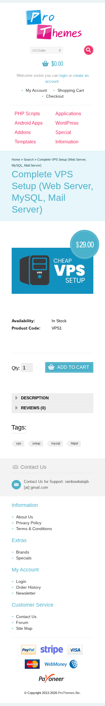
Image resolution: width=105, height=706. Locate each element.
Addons (23, 132)
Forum (22, 622)
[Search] (88, 50)
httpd (74, 443)
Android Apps (29, 123)
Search (29, 159)
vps (18, 443)
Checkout (55, 96)
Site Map (24, 628)
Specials (24, 558)
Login (21, 581)
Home (16, 159)
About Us (24, 517)
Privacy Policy (28, 522)
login (63, 75)
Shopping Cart (70, 90)
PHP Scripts (27, 113)
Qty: (16, 368)
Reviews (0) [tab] (33, 407)
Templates (25, 141)
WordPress (66, 123)
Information (66, 141)
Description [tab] (35, 398)
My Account (36, 90)
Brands (22, 552)
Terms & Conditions (34, 528)
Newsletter (26, 593)
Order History (28, 587)
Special (63, 132)
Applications (68, 113)
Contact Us (26, 616)
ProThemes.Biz (69, 693)
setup (36, 443)
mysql (55, 443)
